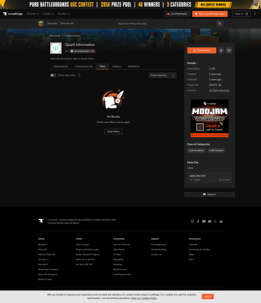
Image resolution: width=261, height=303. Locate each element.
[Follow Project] (229, 50)
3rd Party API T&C (84, 264)
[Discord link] (209, 221)
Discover (52, 23)
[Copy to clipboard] (219, 84)
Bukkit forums (120, 269)
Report (211, 194)
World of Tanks (45, 279)
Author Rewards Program (87, 255)
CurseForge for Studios (199, 250)
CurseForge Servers (122, 274)
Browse (31, 13)
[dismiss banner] (256, 4)
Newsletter (118, 259)
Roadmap (117, 264)
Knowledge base (158, 245)
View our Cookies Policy (144, 298)
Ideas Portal (118, 250)
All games (42, 245)
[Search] (220, 24)
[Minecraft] (41, 24)
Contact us (156, 255)
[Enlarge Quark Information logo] (56, 48)
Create (47, 13)
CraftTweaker (216, 150)
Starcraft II (43, 264)
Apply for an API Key (85, 259)
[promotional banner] (130, 4)
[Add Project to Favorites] (221, 50)
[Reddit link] (221, 221)
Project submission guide (87, 250)
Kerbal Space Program (48, 269)
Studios (62, 13)
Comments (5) (83, 66)
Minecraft (55, 35)
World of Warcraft (46, 255)
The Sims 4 (43, 259)
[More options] (255, 14)
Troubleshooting (158, 250)
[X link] (215, 221)
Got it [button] (208, 296)
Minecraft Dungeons (47, 274)
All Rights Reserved (219, 90)
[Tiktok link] (198, 221)
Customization (72, 35)
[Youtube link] (204, 221)
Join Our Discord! (121, 245)
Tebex (191, 255)
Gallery (116, 66)
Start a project (82, 245)
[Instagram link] (192, 221)
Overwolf (193, 245)
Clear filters (113, 131)
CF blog (117, 255)
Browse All (67, 23)
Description (61, 66)
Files (102, 66)
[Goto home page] (13, 13)
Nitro (191, 259)
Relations (134, 66)
